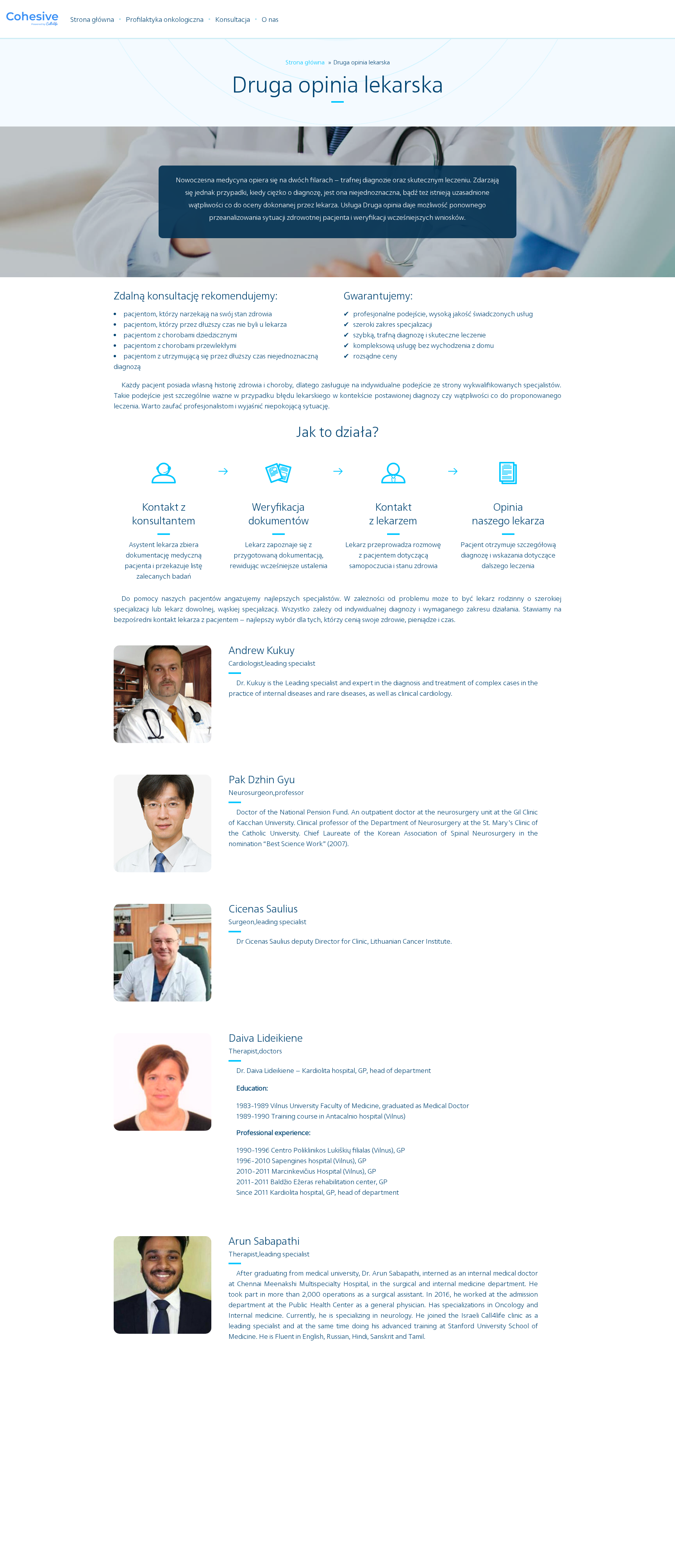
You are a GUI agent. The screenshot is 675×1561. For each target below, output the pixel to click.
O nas (270, 19)
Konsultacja (232, 19)
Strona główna (92, 19)
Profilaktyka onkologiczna (165, 19)
